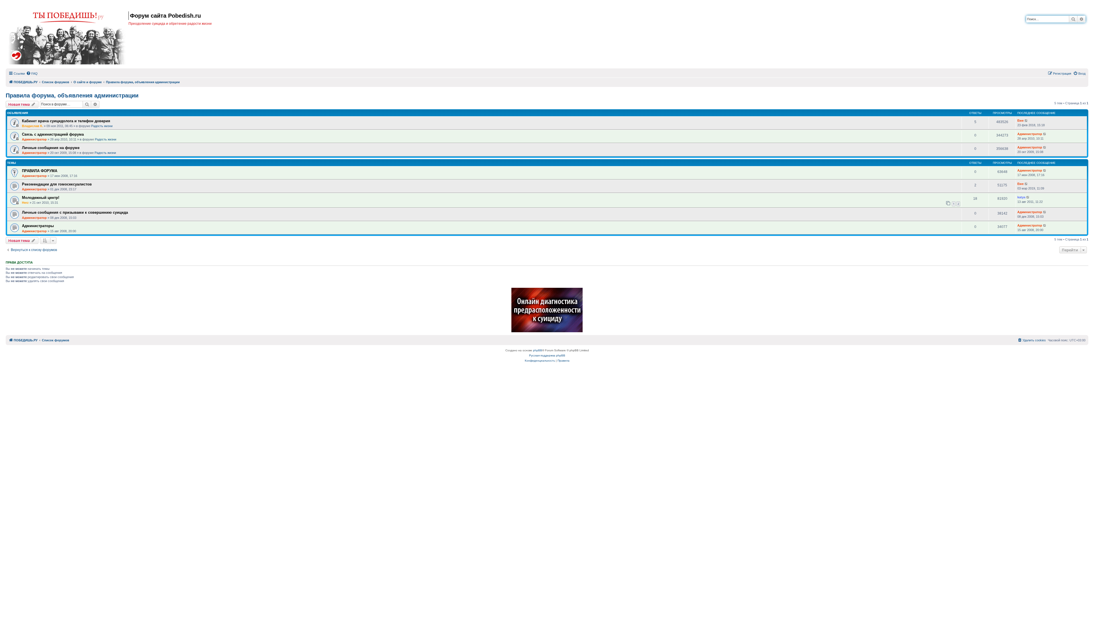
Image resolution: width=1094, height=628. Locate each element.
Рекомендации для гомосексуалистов (57, 184)
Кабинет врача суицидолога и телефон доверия (66, 121)
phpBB (537, 350)
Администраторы (38, 226)
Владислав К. (32, 126)
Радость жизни (102, 126)
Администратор (34, 139)
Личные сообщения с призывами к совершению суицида (75, 212)
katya (1021, 197)
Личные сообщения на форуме (50, 148)
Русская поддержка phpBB (547, 355)
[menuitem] (32, 73)
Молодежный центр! (40, 197)
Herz (25, 202)
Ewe (1020, 120)
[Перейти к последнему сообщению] (1026, 120)
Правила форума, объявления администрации (72, 95)
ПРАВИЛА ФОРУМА (39, 171)
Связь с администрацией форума (53, 134)
